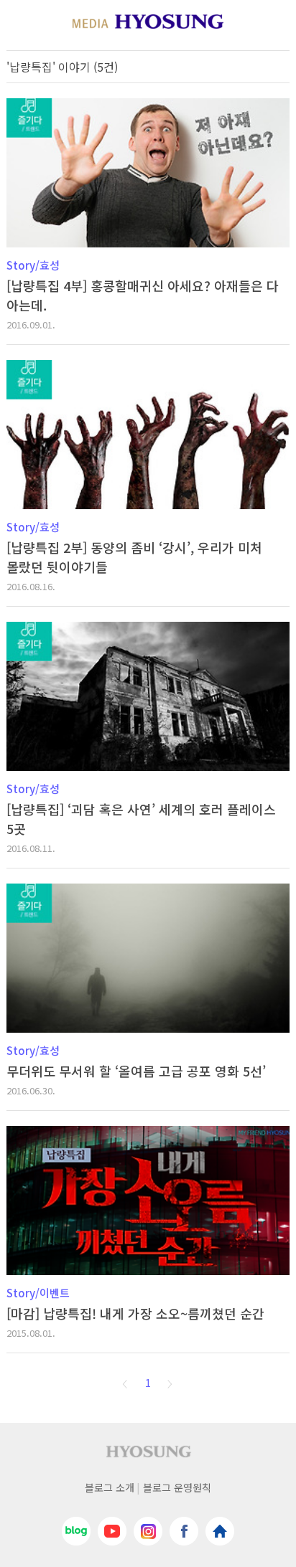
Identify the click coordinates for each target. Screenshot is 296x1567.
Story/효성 (33, 265)
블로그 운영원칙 (177, 1487)
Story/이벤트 (38, 1292)
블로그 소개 (109, 1487)
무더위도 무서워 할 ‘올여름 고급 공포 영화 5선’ (136, 1070)
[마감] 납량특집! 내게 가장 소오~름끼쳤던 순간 (135, 1313)
